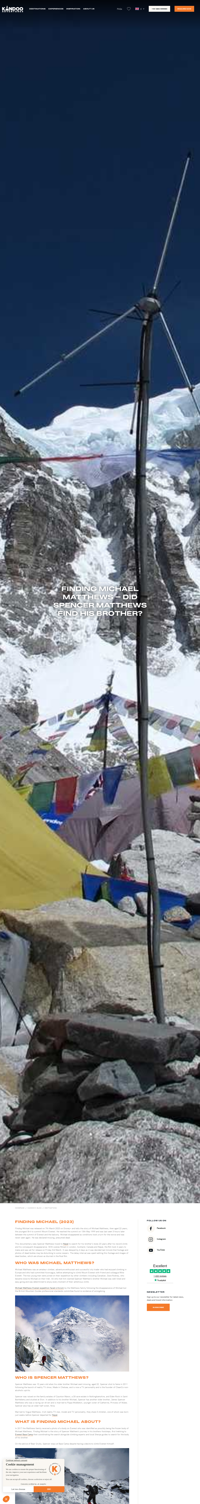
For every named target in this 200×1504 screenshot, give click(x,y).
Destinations (37, 9)
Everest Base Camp (24, 1434)
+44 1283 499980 (159, 9)
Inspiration (73, 9)
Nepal (65, 1243)
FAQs (119, 8)
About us (88, 9)
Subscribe (158, 1307)
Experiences (55, 9)
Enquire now (184, 9)
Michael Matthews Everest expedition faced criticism (39, 1287)
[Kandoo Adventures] (12, 8)
